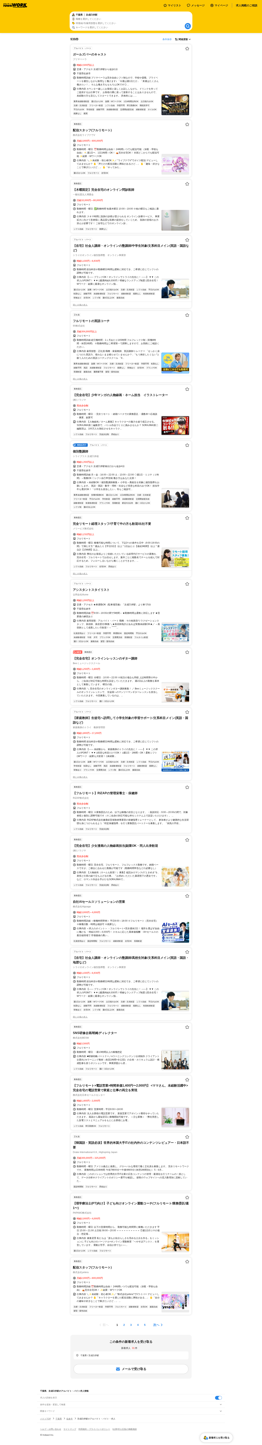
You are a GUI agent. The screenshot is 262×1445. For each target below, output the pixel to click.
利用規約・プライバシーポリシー (94, 1429)
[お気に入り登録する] (187, 48)
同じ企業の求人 (80, 305)
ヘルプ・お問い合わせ (50, 1429)
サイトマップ (69, 1429)
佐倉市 (69, 1419)
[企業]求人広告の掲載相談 (124, 1429)
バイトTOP (45, 1419)
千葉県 (58, 1419)
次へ (156, 1324)
